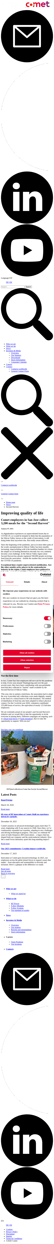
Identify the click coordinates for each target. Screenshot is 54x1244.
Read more (5, 809)
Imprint (9, 1236)
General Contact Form (20, 371)
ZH (10, 282)
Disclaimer (10, 1234)
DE (7, 282)
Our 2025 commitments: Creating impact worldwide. (23, 849)
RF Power (15, 904)
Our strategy (16, 927)
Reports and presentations (21, 930)
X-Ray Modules (17, 906)
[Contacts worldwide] (2, 481)
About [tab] (44, 582)
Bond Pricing (6, 800)
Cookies (9, 1229)
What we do (11, 346)
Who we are (11, 344)
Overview (15, 353)
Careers (9, 364)
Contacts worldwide (19, 369)
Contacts (10, 949)
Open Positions (17, 942)
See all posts (6, 871)
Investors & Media (13, 351)
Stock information (18, 932)
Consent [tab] (9, 582)
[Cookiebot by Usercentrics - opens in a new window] (40, 575)
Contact (9, 367)
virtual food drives (10, 719)
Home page (10, 502)
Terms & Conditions (14, 1238)
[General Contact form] (2, 498)
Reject (27, 667)
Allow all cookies (27, 653)
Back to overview (8, 873)
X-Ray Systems (17, 908)
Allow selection (27, 660)
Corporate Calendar (19, 362)
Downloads (15, 357)
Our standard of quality (20, 910)
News (8, 348)
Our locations (16, 944)
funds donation (26, 719)
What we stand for (18, 894)
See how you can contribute (12, 729)
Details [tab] (27, 582)
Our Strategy (16, 355)
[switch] (47, 626)
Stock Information (18, 360)
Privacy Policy (12, 1232)
